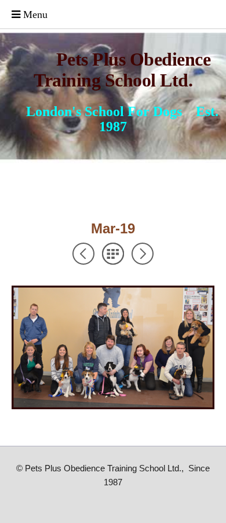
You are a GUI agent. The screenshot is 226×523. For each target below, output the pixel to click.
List (113, 254)
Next (143, 254)
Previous (83, 254)
